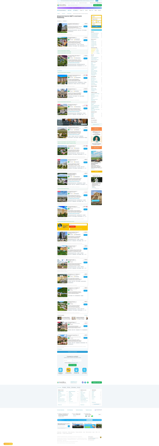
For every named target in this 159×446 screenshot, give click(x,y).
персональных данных (92, 256)
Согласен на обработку (92, 256)
